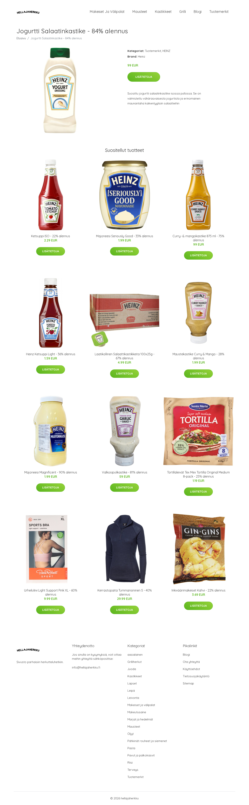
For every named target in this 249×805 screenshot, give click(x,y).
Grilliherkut (134, 662)
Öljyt (130, 734)
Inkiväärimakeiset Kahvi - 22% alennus (198, 590)
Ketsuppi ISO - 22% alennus (50, 236)
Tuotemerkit (219, 11)
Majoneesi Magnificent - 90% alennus (50, 472)
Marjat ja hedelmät (140, 719)
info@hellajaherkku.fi (86, 667)
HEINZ (166, 51)
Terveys (132, 770)
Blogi (198, 11)
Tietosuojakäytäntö (196, 676)
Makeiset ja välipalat (107, 11)
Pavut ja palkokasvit (141, 755)
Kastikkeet (163, 11)
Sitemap (188, 683)
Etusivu (21, 38)
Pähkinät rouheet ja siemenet (147, 741)
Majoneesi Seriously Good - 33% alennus (124, 236)
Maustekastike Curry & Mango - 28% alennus (198, 356)
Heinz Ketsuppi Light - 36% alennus (50, 354)
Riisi (130, 762)
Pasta (131, 748)
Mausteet (139, 11)
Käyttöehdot (191, 669)
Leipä (131, 690)
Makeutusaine (136, 712)
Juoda (131, 669)
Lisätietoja (143, 77)
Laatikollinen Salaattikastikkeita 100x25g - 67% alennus (124, 356)
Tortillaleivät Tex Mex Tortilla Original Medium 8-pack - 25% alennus (198, 474)
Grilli (182, 11)
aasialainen (135, 654)
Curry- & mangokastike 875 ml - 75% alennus (198, 238)
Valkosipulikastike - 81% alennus (124, 472)
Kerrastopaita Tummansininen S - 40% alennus (124, 592)
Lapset (132, 683)
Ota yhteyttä (191, 662)
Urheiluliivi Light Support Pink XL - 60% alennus (50, 592)
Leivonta (133, 698)
